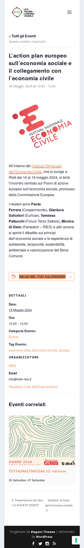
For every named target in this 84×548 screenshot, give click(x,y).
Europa (64, 350)
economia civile (19, 350)
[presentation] (42, 440)
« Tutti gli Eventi (22, 35)
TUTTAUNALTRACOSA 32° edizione (37, 471)
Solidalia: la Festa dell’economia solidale (59, 502)
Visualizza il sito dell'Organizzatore (33, 386)
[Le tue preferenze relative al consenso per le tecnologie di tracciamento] (76, 540)
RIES (12, 365)
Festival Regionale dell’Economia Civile (35, 168)
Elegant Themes (43, 532)
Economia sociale (44, 350)
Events (13, 337)
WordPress (44, 537)
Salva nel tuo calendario (42, 276)
